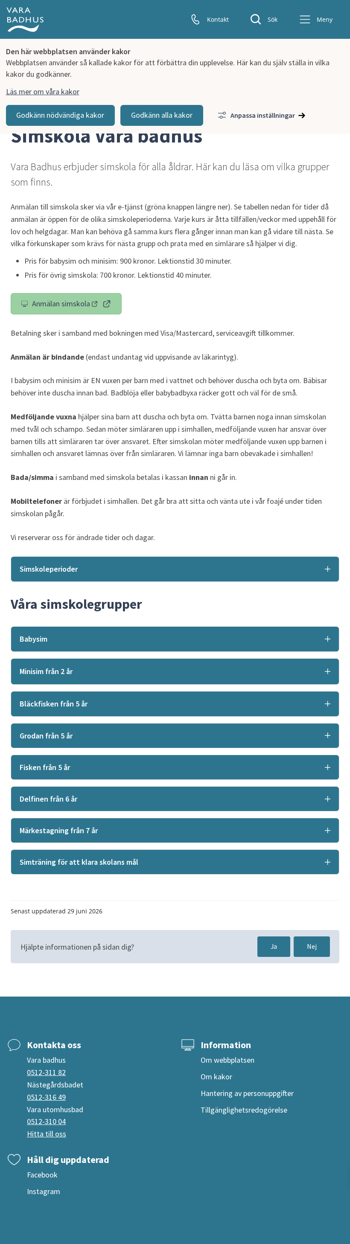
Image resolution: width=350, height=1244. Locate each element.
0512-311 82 (46, 1072)
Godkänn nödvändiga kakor (60, 115)
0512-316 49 (46, 1097)
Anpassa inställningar (262, 115)
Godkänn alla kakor (161, 115)
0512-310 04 (46, 1121)
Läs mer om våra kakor (42, 91)
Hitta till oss (46, 1134)
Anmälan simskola (77, 305)
